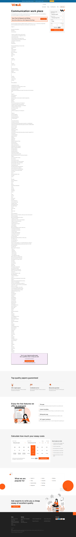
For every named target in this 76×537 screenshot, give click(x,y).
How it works (44, 6)
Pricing (48, 6)
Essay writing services (24, 522)
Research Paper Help (35, 521)
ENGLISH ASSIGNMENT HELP (37, 518)
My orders (44, 4)
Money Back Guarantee (14, 518)
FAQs (58, 6)
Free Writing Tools (53, 6)
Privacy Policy (13, 520)
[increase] (63, 25)
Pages (52, 23)
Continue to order (44, 458)
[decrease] (52, 25)
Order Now (51, 1)
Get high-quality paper (29, 361)
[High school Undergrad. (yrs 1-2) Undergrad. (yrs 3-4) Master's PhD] (34, 443)
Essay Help (22, 521)
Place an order (15, 506)
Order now (62, 6)
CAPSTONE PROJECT (47, 521)
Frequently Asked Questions (15, 522)
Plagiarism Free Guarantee (15, 521)
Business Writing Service (47, 518)
